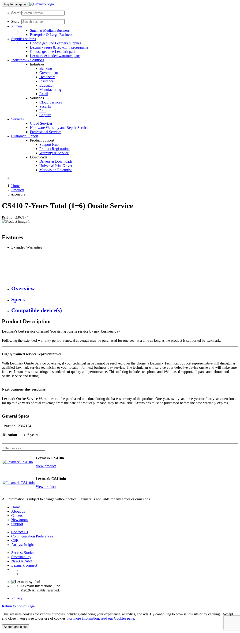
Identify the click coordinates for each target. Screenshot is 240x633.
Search (16, 13)
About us (18, 511)
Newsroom (19, 520)
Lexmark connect (24, 565)
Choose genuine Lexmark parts (53, 52)
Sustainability (21, 557)
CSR (15, 540)
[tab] (124, 288)
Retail (43, 94)
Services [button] (17, 119)
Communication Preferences (32, 536)
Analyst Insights (23, 545)
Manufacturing (50, 90)
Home (15, 186)
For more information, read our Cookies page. (101, 618)
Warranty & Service (54, 153)
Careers (16, 516)
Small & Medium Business (50, 30)
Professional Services (45, 132)
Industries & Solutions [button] (27, 60)
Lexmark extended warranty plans (55, 56)
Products (17, 190)
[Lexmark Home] (41, 4)
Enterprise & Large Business (51, 35)
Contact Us (19, 532)
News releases (21, 561)
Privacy (16, 598)
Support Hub (49, 144)
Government (48, 73)
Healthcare (47, 77)
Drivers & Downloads (55, 161)
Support (17, 524)
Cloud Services (50, 102)
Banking (45, 68)
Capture (45, 115)
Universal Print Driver (55, 166)
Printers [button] (16, 26)
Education (46, 85)
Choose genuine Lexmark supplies (55, 43)
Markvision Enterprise (55, 170)
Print (42, 111)
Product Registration (54, 149)
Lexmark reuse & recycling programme (59, 47)
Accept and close (15, 627)
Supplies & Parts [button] (23, 39)
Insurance (46, 81)
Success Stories (22, 553)
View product (46, 466)
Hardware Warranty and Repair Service (59, 128)
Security (45, 106)
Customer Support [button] (24, 136)
